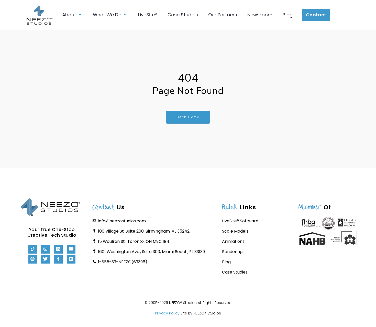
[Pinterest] (32, 259)
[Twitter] (45, 259)
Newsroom (259, 15)
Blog (288, 15)
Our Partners (222, 15)
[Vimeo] (71, 259)
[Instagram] (45, 249)
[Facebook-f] (58, 259)
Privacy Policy (167, 313)
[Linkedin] (58, 249)
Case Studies (183, 15)
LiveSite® (147, 15)
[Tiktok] (32, 249)
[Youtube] (71, 249)
